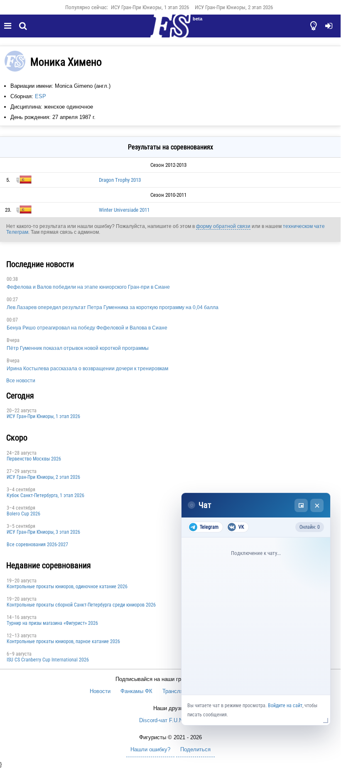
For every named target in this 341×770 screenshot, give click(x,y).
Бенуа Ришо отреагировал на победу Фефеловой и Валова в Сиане (87, 328)
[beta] (170, 31)
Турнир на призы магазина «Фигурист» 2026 (52, 623)
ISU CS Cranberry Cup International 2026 (48, 660)
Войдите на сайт (285, 705)
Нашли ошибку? (150, 749)
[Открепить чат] (301, 505)
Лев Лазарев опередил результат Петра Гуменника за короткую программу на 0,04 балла (112, 307)
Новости (100, 691)
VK (241, 527)
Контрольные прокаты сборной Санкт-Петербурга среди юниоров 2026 (81, 605)
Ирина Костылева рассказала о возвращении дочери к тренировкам (87, 368)
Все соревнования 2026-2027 (37, 544)
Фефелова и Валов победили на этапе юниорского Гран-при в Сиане (88, 287)
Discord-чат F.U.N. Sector (170, 720)
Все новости (20, 381)
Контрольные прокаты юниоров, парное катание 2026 (63, 641)
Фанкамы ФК (136, 691)
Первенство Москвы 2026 (34, 459)
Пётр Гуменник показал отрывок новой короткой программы (78, 348)
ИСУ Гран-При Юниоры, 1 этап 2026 (150, 7)
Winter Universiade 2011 (124, 210)
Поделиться (195, 749)
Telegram (209, 527)
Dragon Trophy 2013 (120, 180)
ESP (40, 96)
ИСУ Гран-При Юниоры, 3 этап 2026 (43, 532)
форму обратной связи (223, 226)
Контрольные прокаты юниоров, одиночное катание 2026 (67, 586)
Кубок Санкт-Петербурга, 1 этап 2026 (45, 495)
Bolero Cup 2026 (23, 514)
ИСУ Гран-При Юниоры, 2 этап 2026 (234, 7)
